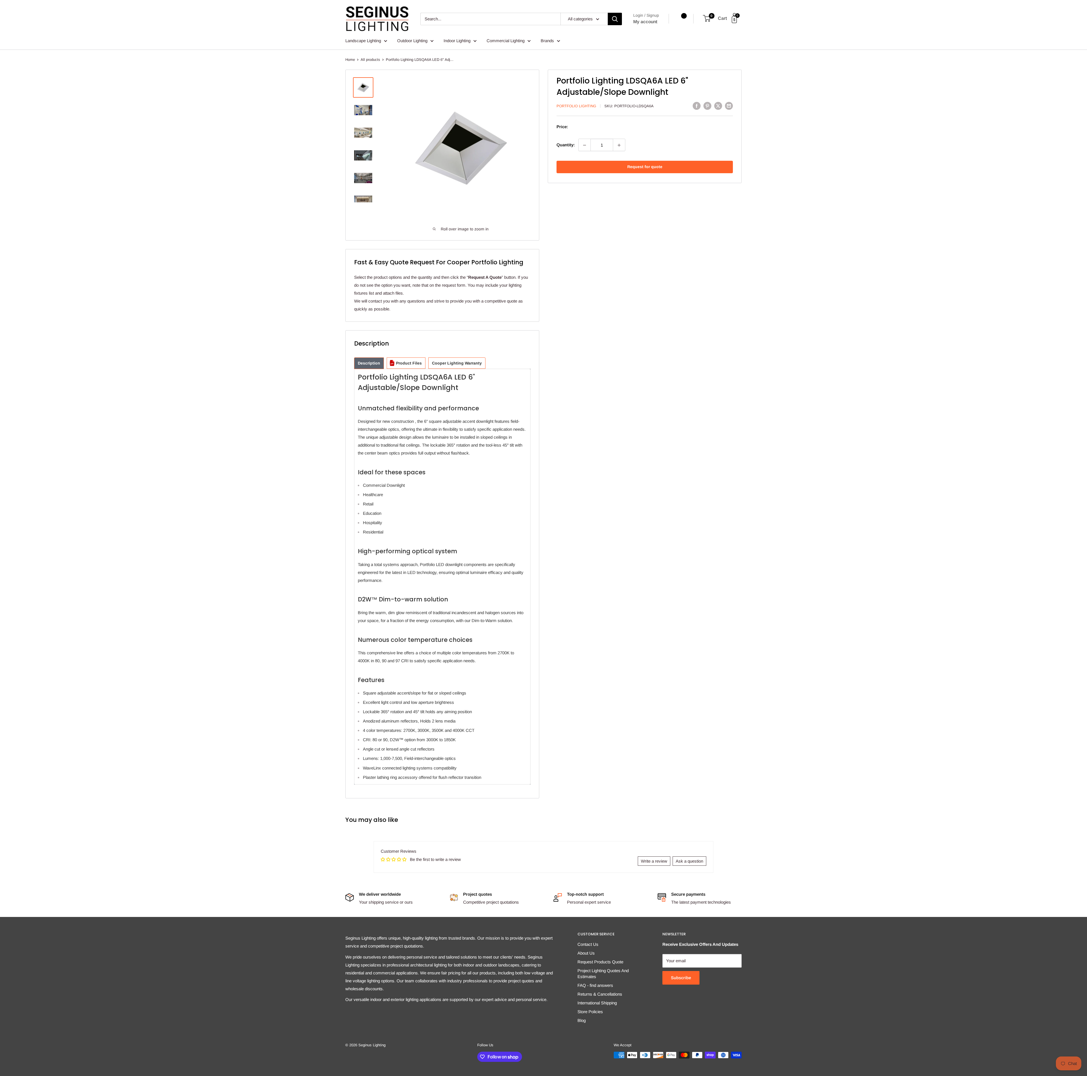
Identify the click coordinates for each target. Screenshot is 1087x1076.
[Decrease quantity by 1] (584, 145)
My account (645, 21)
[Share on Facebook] (697, 106)
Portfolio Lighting (576, 106)
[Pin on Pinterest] (707, 106)
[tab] (369, 363)
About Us (586, 953)
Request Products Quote (600, 961)
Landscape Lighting (363, 40)
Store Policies (590, 1011)
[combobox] (490, 19)
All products (370, 59)
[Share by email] (729, 106)
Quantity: (566, 145)
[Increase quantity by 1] (619, 145)
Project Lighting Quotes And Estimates (603, 973)
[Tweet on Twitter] (718, 106)
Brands (547, 40)
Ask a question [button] (689, 861)
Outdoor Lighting (412, 40)
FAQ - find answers (595, 985)
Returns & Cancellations (599, 994)
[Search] (615, 19)
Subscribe (681, 977)
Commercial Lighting (506, 40)
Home (350, 59)
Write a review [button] (654, 861)
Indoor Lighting (457, 40)
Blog (581, 1020)
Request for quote (644, 167)
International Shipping (597, 1002)
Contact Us (587, 944)
